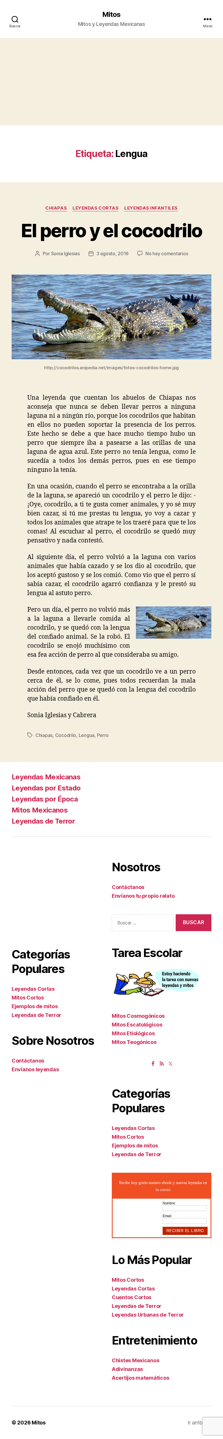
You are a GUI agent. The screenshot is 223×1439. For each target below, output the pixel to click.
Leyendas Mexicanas (46, 777)
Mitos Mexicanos (40, 810)
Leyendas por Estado (46, 788)
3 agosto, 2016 (112, 253)
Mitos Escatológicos (137, 1025)
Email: (167, 1216)
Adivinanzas (127, 1369)
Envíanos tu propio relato (143, 896)
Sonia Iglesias (65, 253)
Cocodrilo (65, 735)
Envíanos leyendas (35, 1069)
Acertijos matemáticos (140, 1378)
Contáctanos (28, 1061)
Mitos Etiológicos (133, 1033)
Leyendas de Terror (43, 821)
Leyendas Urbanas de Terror (148, 1315)
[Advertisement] (111, 81)
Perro (103, 735)
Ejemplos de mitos (34, 1006)
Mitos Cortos (28, 998)
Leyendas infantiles (150, 208)
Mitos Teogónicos (134, 1042)
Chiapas (56, 208)
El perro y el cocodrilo (111, 230)
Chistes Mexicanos (135, 1360)
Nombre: (169, 1203)
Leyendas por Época (45, 799)
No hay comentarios (166, 253)
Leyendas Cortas (95, 208)
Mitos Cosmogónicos (138, 1016)
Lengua (86, 735)
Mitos (111, 14)
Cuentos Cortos (131, 1297)
